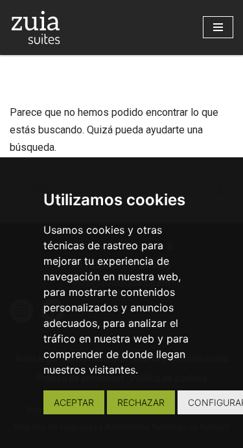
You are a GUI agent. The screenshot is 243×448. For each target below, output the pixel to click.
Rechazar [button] (141, 402)
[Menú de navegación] (218, 27)
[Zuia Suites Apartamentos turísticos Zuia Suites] (36, 27)
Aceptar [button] (74, 402)
